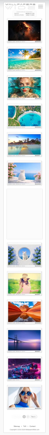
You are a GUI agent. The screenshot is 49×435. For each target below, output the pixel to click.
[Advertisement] (24, 213)
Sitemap (17, 426)
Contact (32, 426)
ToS (24, 426)
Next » (33, 417)
